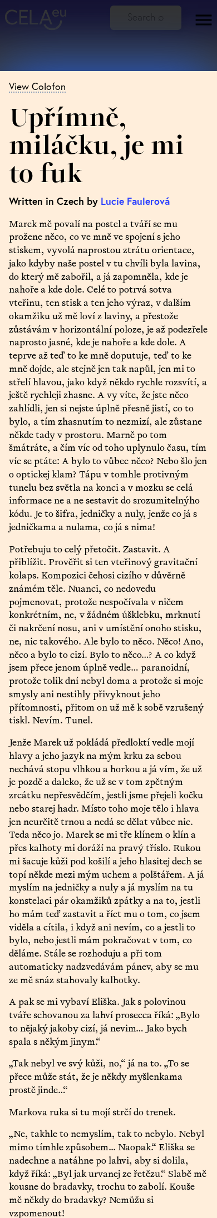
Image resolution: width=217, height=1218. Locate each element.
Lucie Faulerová (135, 201)
